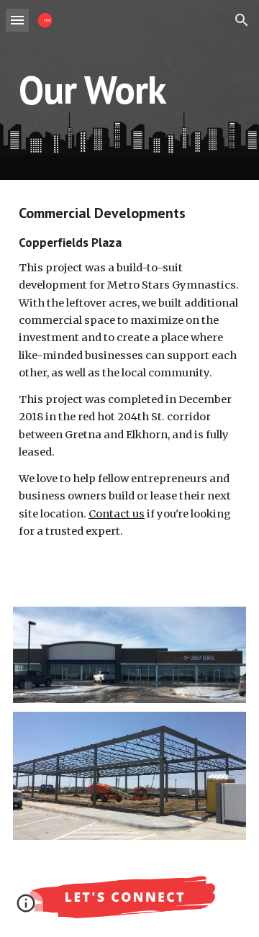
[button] (17, 20)
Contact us (116, 513)
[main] (129, 89)
